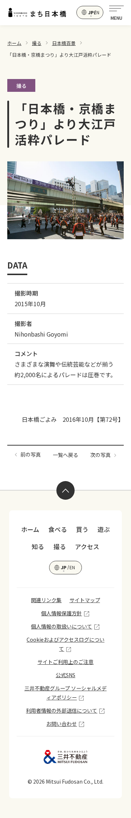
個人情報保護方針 (61, 613)
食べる (57, 529)
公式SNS (65, 675)
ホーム (14, 43)
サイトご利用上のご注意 (65, 661)
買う (82, 529)
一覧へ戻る (65, 454)
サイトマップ (85, 600)
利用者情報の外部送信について (61, 710)
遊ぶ (104, 529)
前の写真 (30, 454)
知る (38, 546)
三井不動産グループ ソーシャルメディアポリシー (65, 692)
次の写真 (100, 454)
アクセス (87, 546)
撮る (36, 43)
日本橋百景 (64, 43)
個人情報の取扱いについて (61, 626)
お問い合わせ (61, 723)
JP (90, 12)
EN (96, 12)
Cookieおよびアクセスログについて (65, 644)
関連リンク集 (46, 600)
